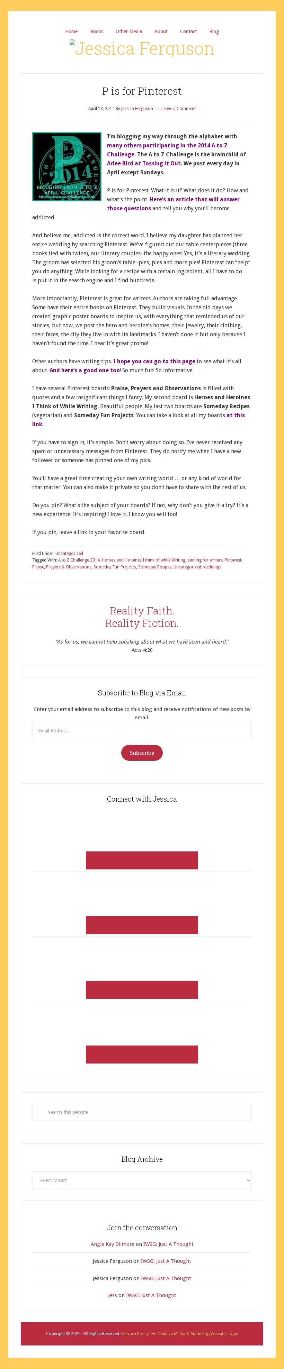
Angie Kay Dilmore (112, 1244)
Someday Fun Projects (115, 567)
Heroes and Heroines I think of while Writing (143, 560)
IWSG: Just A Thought (168, 1244)
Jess (112, 1295)
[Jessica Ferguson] (142, 48)
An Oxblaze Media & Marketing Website (188, 1333)
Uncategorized (69, 553)
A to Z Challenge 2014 (79, 560)
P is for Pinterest (142, 91)
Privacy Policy (136, 1333)
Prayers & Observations (68, 567)
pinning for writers (205, 560)
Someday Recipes (154, 567)
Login (232, 1333)
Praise (38, 567)
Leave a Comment (178, 108)
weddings (212, 567)
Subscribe (142, 752)
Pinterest (233, 560)
